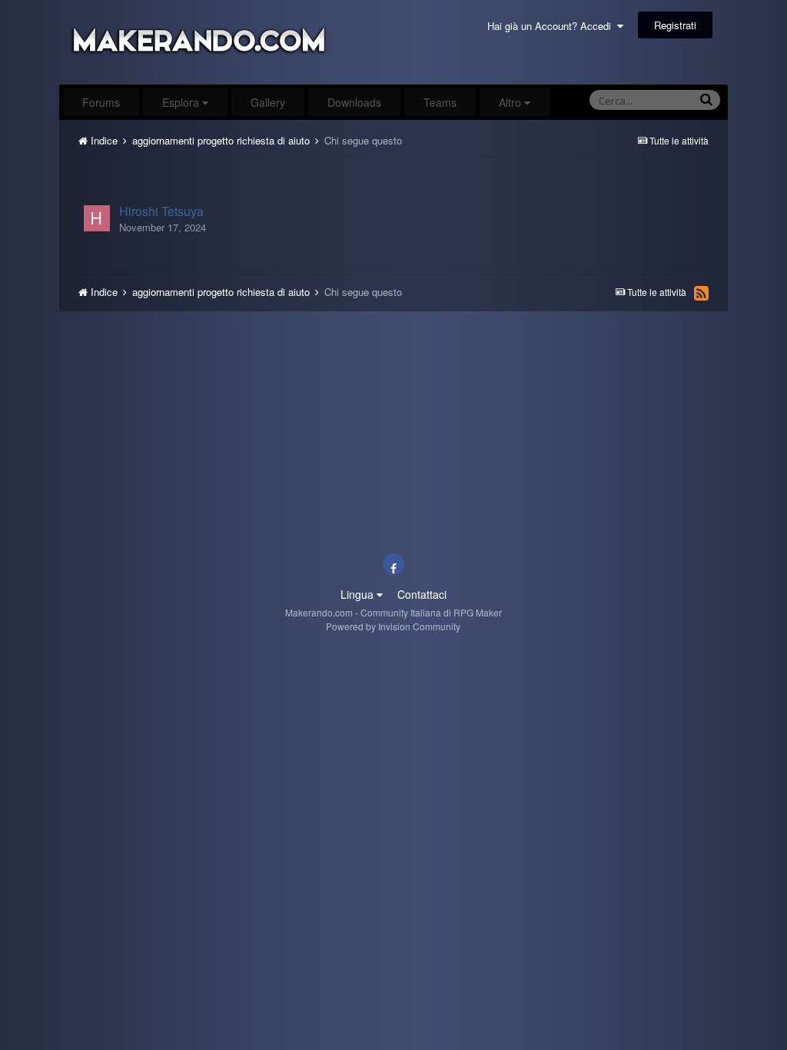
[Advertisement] (392, 174)
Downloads (354, 102)
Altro (510, 102)
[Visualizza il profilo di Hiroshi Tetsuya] (97, 218)
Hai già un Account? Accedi (552, 25)
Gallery (268, 102)
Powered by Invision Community (393, 626)
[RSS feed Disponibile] (701, 292)
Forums (101, 102)
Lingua (358, 594)
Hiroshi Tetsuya (161, 211)
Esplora (182, 102)
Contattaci (422, 594)
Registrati (675, 25)
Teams (440, 102)
